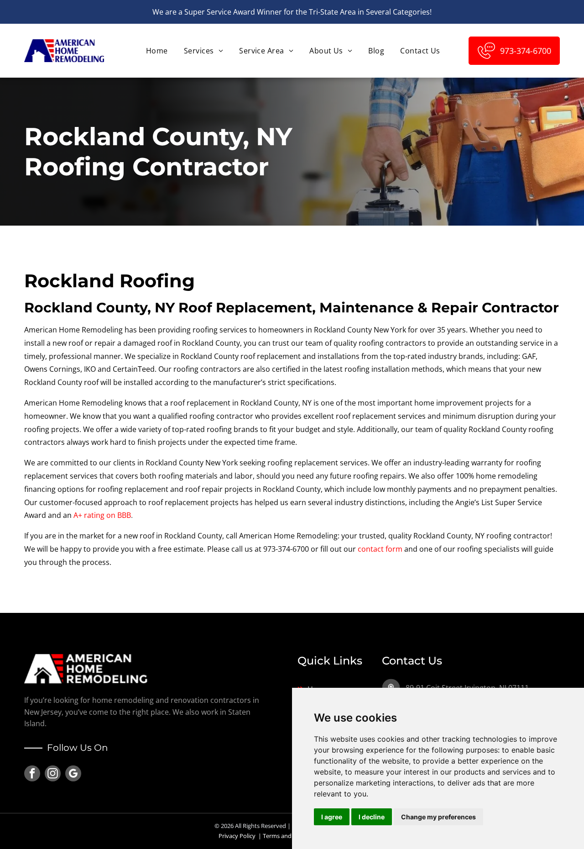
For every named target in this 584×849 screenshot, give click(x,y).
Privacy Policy (237, 836)
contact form (380, 549)
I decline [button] (372, 817)
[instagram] (53, 774)
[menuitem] (156, 50)
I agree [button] (331, 817)
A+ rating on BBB (102, 515)
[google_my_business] (73, 774)
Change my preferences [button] (438, 817)
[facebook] (32, 774)
